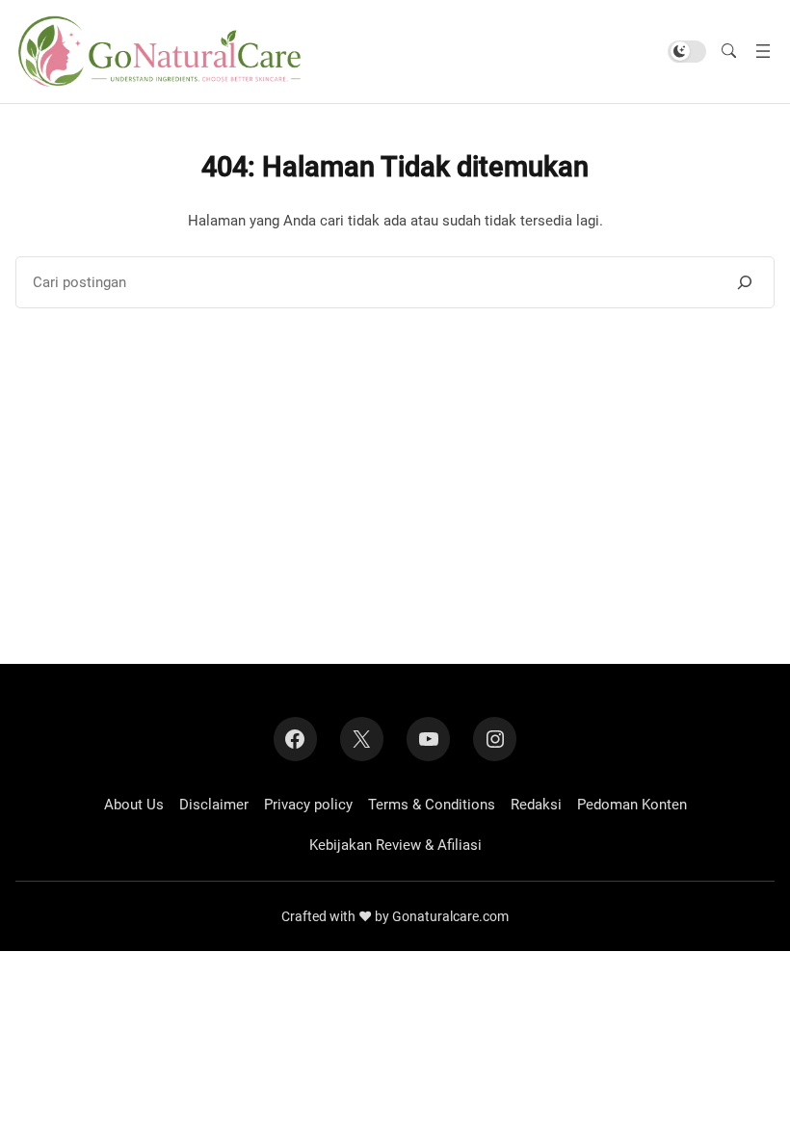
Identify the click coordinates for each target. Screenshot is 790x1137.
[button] (729, 51)
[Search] (745, 282)
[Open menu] (763, 51)
